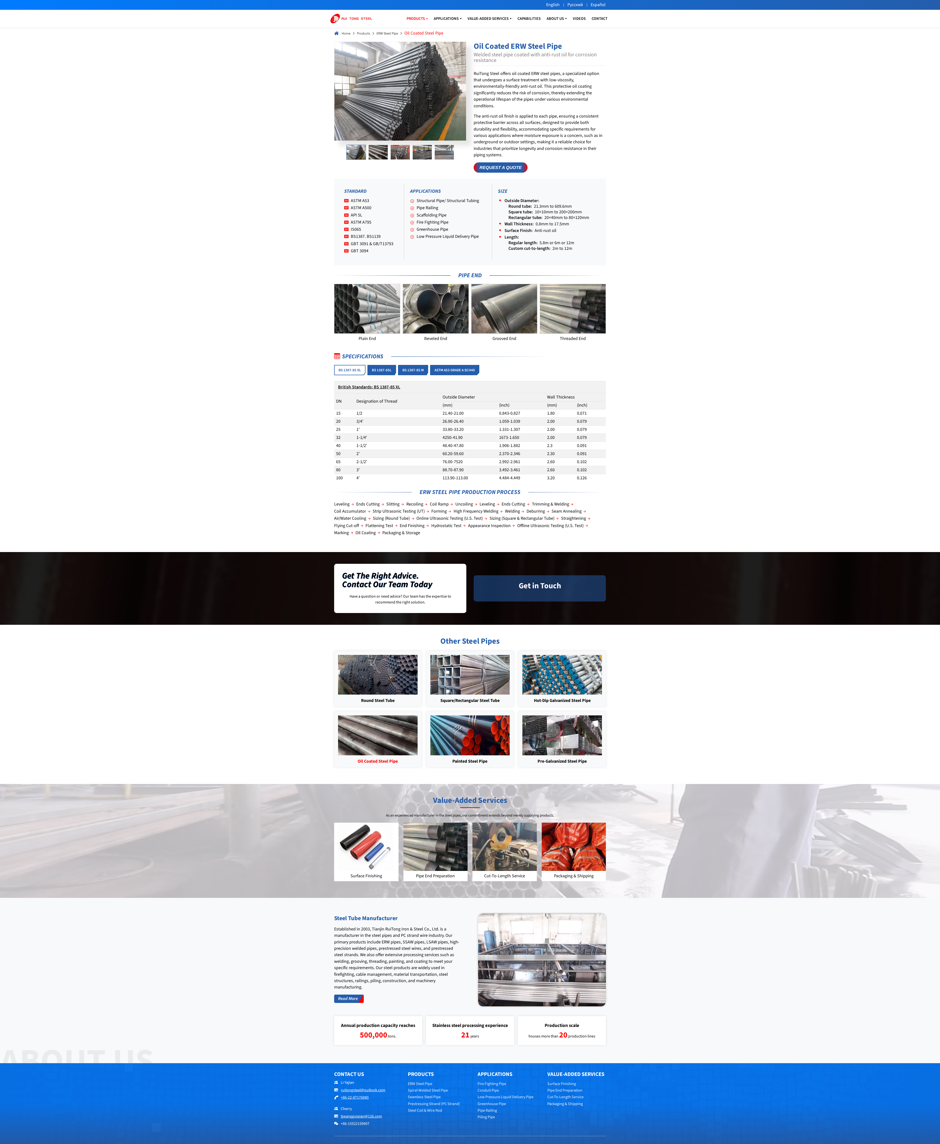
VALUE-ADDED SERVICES (575, 1074)
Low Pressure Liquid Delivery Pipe (505, 1097)
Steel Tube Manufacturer (366, 918)
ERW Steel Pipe (387, 33)
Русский (575, 5)
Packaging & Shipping (565, 1104)
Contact (600, 18)
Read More (348, 999)
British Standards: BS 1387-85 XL (369, 387)
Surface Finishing (561, 1083)
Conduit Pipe (488, 1090)
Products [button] (416, 18)
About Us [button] (555, 18)
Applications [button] (446, 18)
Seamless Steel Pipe (424, 1097)
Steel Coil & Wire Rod (425, 1110)
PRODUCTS (421, 1074)
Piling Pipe (486, 1117)
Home (346, 33)
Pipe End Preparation (564, 1090)
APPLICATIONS (495, 1074)
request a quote (501, 167)
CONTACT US (349, 1074)
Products (363, 33)
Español (598, 5)
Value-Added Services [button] (488, 18)
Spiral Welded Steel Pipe (428, 1090)
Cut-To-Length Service (565, 1097)
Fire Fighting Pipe (492, 1083)
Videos (579, 18)
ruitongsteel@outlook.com (363, 1090)
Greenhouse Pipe (492, 1104)
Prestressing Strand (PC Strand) (434, 1104)
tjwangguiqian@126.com (361, 1116)
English (553, 5)
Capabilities (529, 18)
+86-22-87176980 (355, 1097)
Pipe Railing (487, 1110)
